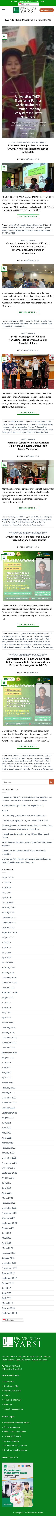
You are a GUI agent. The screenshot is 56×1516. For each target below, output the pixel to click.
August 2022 (8, 1117)
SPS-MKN (31, 240)
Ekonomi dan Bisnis (12, 1390)
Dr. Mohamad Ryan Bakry (22, 228)
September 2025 (9, 932)
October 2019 (8, 1273)
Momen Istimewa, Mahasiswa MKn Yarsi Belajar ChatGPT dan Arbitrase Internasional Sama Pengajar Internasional (28, 248)
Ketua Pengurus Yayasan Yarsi (22, 519)
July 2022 (6, 1122)
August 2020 (8, 1228)
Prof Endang (16, 230)
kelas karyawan (38, 636)
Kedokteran (9, 1381)
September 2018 (9, 1313)
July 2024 (6, 1002)
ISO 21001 (34, 517)
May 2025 (6, 952)
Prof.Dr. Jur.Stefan (40, 324)
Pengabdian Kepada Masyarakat (32, 142)
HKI (34, 228)
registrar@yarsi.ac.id (14, 1369)
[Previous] (6, 82)
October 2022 (8, 1107)
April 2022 (6, 1137)
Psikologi (8, 1404)
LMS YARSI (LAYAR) (12, 1436)
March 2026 (7, 902)
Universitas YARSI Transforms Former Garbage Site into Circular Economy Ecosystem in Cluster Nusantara (28, 106)
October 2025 (8, 927)
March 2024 (7, 1022)
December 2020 (9, 1208)
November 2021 (9, 1163)
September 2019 (9, 1278)
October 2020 (8, 1218)
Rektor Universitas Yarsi (22, 525)
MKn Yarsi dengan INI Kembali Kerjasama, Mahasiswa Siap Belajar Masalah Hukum (28, 339)
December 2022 (9, 1097)
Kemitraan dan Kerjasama (15, 1450)
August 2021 (8, 1177)
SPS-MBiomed (24, 533)
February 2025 (8, 967)
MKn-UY (30, 427)
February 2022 (8, 1147)
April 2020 (6, 1243)
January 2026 (8, 912)
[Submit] (51, 781)
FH (17, 142)
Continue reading (28, 133)
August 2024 (8, 997)
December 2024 (9, 977)
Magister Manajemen (42, 644)
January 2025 (8, 972)
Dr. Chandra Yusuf (44, 321)
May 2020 (6, 1238)
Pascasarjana (48, 647)
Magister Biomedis (9, 644)
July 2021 (6, 1183)
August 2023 (8, 1057)
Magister (46, 642)
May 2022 (6, 1132)
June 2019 (6, 1293)
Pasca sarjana (37, 647)
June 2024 (6, 1007)
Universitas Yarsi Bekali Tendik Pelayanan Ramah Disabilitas (24, 852)
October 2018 (8, 1308)
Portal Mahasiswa (12, 1427)
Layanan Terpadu (11, 1441)
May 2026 (6, 892)
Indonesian (25, 4)
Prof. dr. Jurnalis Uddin (24, 522)
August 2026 (8, 877)
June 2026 (6, 887)
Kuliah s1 (10, 642)
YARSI (12, 233)
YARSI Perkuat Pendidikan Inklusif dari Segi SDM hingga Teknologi (27, 844)
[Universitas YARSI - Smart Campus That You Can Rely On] (24, 10)
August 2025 (8, 937)
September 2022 (9, 1112)
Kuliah (47, 636)
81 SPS (5, 810)
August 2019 (8, 1283)
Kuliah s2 (18, 642)
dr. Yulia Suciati (36, 422)
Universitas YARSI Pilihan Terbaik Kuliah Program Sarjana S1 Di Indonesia (28, 538)
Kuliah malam (40, 639)
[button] (3, 10)
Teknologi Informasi (12, 1399)
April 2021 (6, 1192)
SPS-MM (41, 533)
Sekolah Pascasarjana (13, 1409)
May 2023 (6, 1072)
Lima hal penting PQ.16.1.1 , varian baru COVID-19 (25, 820)
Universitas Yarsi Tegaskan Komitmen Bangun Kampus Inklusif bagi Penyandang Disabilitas (26, 860)
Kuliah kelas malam (27, 639)
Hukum (7, 1395)
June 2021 (6, 1188)
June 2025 (6, 947)
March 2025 (7, 962)
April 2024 (6, 1017)
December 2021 (9, 1157)
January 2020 (8, 1258)
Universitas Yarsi (17, 432)
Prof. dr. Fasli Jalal (8, 522)
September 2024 (9, 992)
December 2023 (9, 1037)
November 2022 (9, 1102)
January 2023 (8, 1092)
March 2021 (7, 1198)
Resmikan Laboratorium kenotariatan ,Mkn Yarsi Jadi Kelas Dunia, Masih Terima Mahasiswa (28, 445)
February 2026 (8, 907)
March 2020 (7, 1248)
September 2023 (9, 1052)
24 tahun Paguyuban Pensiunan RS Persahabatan (24, 815)
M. (38, 159)
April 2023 (6, 1077)
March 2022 (7, 1142)
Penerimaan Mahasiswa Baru (17, 1422)
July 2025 (6, 942)
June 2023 (6, 1067)
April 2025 (6, 957)
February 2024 (8, 1027)
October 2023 (8, 1047)
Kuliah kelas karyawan (19, 532)
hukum (39, 228)
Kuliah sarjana (28, 642)
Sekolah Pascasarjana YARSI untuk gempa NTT (22, 805)
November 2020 (9, 1213)
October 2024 (8, 987)
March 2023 (7, 1082)
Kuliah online (35, 532)
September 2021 (9, 1173)
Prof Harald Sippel (26, 324)
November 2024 (9, 982)
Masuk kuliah (26, 647)
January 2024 (8, 1032)
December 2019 (9, 1263)
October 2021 (8, 1167)
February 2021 (8, 1202)
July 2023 (6, 1062)
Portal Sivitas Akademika (15, 1431)
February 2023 (8, 1087)
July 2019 (6, 1288)
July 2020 (6, 1233)
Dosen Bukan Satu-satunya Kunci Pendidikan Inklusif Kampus (25, 835)
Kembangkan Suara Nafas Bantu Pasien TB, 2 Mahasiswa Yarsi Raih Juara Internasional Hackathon (27, 827)
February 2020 (8, 1253)
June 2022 (6, 1127)
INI (43, 422)
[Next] (49, 82)
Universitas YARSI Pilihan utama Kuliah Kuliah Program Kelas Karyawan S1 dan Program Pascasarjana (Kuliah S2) (28, 662)
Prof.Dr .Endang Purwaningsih (33, 230)
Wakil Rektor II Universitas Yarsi (36, 432)
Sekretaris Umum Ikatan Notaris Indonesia (29, 430)
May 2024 (6, 1012)
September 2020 (9, 1223)
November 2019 (9, 1268)
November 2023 (9, 1042)
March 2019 (7, 1303)
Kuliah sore (38, 642)
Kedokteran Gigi (11, 1386)
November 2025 (9, 922)
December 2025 (9, 917)
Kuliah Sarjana (42, 634)
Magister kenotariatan (10, 324)
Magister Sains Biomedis (11, 647)
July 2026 (6, 882)
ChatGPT (33, 321)
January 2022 (8, 1152)
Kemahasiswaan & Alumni (15, 1445)
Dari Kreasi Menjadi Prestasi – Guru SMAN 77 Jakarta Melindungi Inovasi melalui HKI (28, 148)
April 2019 (6, 1298)
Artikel (13, 142)
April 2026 (6, 897)
